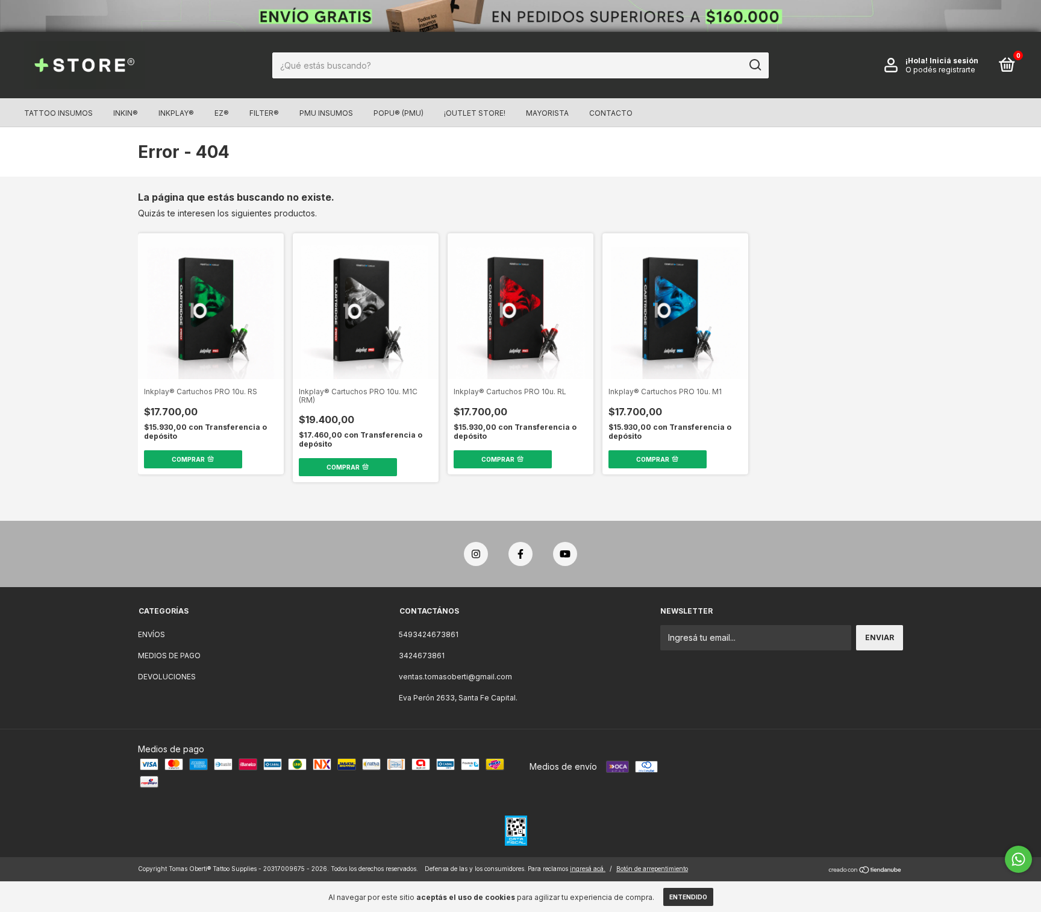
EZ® (221, 113)
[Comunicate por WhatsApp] (1018, 859)
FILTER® (264, 113)
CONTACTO (611, 113)
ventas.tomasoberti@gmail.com (455, 676)
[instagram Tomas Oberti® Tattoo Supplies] (476, 554)
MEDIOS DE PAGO (169, 655)
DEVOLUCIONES (167, 676)
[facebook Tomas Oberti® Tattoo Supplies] (520, 554)
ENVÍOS (151, 634)
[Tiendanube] (865, 870)
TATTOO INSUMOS (58, 113)
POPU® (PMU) (399, 113)
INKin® (125, 113)
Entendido (688, 897)
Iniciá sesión (954, 60)
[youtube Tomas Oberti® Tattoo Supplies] (565, 554)
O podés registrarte (940, 69)
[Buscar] (754, 65)
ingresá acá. (587, 868)
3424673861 (422, 655)
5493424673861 (428, 634)
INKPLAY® (176, 113)
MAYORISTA (547, 113)
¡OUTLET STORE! (474, 113)
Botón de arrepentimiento (652, 868)
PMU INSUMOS (326, 113)
